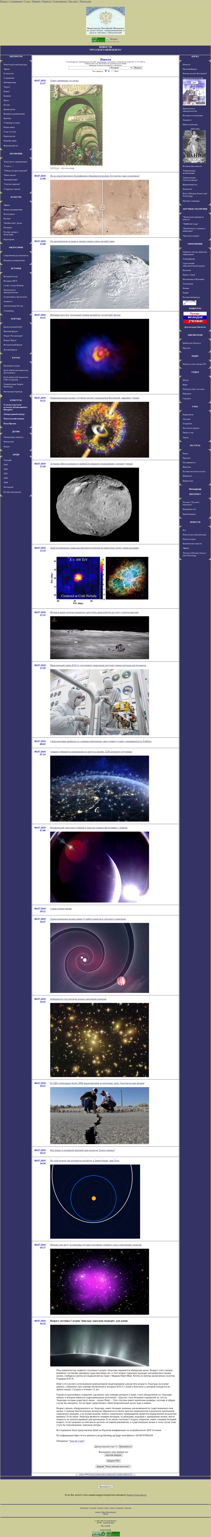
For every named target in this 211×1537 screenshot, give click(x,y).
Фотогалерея (9, 214)
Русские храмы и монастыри (11, 233)
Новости (46, 1)
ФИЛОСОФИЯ (16, 247)
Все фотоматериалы (12, 492)
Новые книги (9, 127)
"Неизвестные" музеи (13, 223)
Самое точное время (61, 908)
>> (134, 1474)
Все (184, 530)
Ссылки (112, 1508)
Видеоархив (9, 239)
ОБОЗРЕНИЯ (16, 153)
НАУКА (195, 56)
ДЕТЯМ (16, 431)
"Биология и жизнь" (191, 236)
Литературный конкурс (14, 414)
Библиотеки (188, 481)
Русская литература (191, 297)
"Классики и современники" (16, 162)
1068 (119, 1474)
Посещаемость (189, 462)
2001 (6, 473)
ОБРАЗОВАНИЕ (195, 244)
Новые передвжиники (13, 209)
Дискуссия (85, 1)
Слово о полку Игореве (14, 285)
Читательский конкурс (14, 418)
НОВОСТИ (195, 522)
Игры (185, 384)
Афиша (7, 69)
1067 (113, 1474)
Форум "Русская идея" (13, 336)
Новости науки (189, 539)
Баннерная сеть (189, 509)
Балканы (7, 96)
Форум (7, 446)
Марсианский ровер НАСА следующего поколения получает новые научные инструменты (98, 665)
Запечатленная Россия (13, 306)
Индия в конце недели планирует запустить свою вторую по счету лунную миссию (94, 612)
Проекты (186, 458)
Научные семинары (191, 201)
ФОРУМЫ (16, 319)
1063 (92, 1474)
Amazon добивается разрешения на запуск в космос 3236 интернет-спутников (91, 751)
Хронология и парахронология (11, 291)
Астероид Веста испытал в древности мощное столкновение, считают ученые (91, 463)
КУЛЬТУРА (16, 197)
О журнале (187, 423)
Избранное (187, 476)
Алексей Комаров (108, 1522)
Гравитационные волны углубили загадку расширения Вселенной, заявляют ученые (94, 398)
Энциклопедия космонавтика (189, 171)
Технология (188, 284)
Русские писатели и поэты (194, 471)
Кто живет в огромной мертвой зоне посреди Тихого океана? (82, 1150)
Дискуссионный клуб (13, 327)
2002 (6, 469)
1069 (124, 1474)
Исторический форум (13, 345)
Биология (187, 270)
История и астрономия (193, 115)
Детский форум (10, 350)
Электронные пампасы (13, 437)
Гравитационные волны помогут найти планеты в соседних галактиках (88, 919)
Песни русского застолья (193, 389)
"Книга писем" (10, 175)
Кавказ (6, 91)
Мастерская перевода (13, 391)
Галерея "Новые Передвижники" (105, 1512)
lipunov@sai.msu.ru (136, 1495)
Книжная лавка (10, 141)
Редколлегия (188, 414)
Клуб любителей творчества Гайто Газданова (16, 378)
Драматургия (9, 109)
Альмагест (8, 301)
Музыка (7, 218)
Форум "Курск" (10, 340)
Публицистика (10, 82)
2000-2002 (195, 129)
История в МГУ (10, 281)
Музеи (185, 380)
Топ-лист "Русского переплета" (191, 503)
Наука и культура (190, 124)
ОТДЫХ (195, 372)
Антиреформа (189, 259)
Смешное (187, 398)
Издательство (9, 136)
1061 (81, 1474)
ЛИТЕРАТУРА (16, 56)
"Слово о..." (8, 166)
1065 (102, 1474)
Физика (186, 288)
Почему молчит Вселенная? (195, 73)
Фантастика (9, 441)
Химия (185, 293)
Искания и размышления (14, 114)
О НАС (195, 406)
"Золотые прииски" (12, 184)
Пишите (36, 1)
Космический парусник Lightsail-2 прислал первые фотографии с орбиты (88, 827)
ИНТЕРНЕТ (195, 494)
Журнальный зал (11, 145)
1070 (129, 1474)
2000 (6, 478)
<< (76, 1474)
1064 (97, 1474)
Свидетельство (101, 62)
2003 (6, 464)
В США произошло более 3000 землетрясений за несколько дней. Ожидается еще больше (97, 1083)
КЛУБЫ (16, 358)
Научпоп (186, 348)
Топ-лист (73, 1)
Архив (106, 1508)
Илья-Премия (10, 423)
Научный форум (11, 331)
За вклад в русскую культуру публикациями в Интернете (15, 407)
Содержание (16, 1)
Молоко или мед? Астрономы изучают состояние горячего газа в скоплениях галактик (96, 1244)
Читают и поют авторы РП (194, 364)
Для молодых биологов (195, 327)
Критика (7, 118)
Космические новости (192, 166)
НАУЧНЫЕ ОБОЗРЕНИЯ (195, 209)
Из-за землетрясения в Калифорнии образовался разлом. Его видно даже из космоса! (94, 176)
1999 (6, 482)
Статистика (119, 1508)
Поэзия (7, 105)
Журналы (187, 467)
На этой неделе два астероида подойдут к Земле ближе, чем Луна (84, 1160)
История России (11, 276)
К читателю (9, 73)
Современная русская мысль (16, 255)
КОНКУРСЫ (16, 400)
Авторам (186, 419)
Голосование (60, 1)
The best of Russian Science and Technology (194, 554)
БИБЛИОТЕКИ (195, 335)
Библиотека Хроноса (192, 343)
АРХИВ (16, 454)
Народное (187, 393)
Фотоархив (8, 487)
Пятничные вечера (12, 366)
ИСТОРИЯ (16, 268)
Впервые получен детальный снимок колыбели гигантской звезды (85, 315)
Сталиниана (9, 311)
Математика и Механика (193, 279)
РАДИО (195, 356)
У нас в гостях (10, 132)
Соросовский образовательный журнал (194, 264)
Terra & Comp (77, 1441)
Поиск (185, 453)
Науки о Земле (189, 275)
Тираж (185, 437)
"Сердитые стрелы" (12, 189)
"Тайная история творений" (15, 170)
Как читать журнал (191, 428)
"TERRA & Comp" (190, 224)
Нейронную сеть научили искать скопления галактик (78, 999)
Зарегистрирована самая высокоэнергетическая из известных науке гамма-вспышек (94, 548)
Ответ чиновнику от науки (64, 80)
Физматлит (187, 189)
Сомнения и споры (12, 123)
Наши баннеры (189, 514)
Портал (4, 1)
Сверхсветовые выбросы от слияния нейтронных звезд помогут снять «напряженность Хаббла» (101, 741)
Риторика (8, 227)
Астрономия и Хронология (15, 297)
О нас (27, 1)
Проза (6, 100)
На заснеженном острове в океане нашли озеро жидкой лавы (82, 241)
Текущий (7, 460)
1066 (108, 1474)
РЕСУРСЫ (195, 445)
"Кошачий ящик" (11, 179)
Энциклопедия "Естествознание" (190, 178)
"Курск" (7, 87)
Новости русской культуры (15, 64)
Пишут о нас (188, 432)
